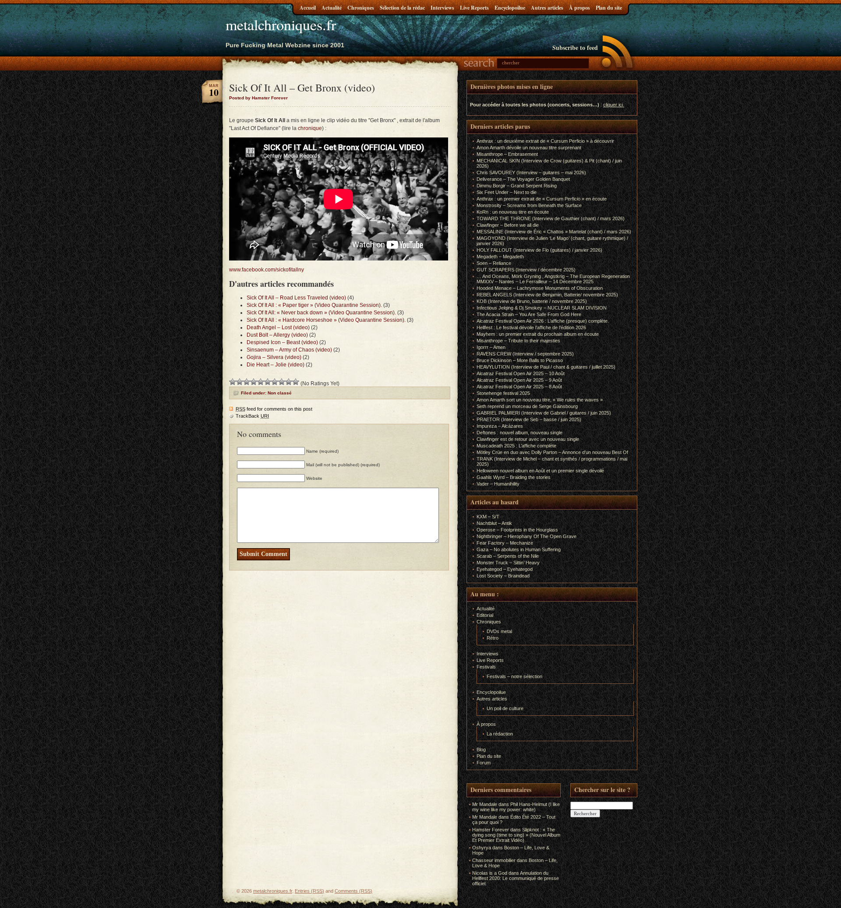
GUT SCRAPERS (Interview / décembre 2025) (526, 269)
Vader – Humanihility (498, 483)
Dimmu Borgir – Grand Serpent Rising (517, 185)
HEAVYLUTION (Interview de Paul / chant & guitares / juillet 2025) (546, 367)
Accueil (308, 7)
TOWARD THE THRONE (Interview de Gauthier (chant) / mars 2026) (551, 218)
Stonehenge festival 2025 (503, 393)
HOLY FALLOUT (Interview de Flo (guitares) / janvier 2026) (539, 250)
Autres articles (547, 7)
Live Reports (474, 7)
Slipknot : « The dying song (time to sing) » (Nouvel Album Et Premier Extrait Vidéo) (516, 835)
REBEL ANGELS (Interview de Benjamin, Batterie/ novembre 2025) (547, 294)
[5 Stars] (260, 381)
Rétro (492, 638)
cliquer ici (613, 104)
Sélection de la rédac (402, 7)
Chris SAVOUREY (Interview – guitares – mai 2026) (531, 172)
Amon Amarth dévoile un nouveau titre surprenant (529, 147)
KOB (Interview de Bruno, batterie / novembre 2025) (532, 301)
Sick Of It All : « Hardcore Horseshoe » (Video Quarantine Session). (326, 320)
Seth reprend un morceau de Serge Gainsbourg (527, 406)
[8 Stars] (281, 381)
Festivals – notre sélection (514, 676)
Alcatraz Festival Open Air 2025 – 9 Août (519, 380)
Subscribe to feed (575, 47)
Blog (481, 749)
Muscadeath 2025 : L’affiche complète (516, 445)
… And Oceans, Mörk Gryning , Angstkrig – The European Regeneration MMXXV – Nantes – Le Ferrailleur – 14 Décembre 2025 (553, 279)
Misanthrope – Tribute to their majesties (518, 340)
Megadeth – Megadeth (500, 256)
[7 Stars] (274, 381)
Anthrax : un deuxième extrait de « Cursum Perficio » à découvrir (545, 141)
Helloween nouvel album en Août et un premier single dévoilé (540, 470)
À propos (579, 7)
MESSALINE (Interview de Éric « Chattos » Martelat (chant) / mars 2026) (554, 231)
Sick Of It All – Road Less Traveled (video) (296, 298)
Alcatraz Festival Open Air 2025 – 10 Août (521, 373)
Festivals (486, 666)
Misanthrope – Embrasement (507, 154)
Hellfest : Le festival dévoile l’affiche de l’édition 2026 (531, 327)
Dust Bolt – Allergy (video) (277, 335)
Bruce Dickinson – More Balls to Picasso (520, 360)
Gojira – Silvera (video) (274, 357)
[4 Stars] (253, 381)
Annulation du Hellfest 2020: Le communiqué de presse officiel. (515, 878)
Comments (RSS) (353, 891)
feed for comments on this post (274, 409)
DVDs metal (499, 631)
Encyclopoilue (510, 7)
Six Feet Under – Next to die (507, 192)
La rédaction (500, 733)
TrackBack (252, 416)
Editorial (485, 615)
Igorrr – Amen (491, 347)
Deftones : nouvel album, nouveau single (519, 432)
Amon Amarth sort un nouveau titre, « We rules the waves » (540, 399)
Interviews (442, 7)
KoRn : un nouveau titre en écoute (513, 212)
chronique (310, 128)
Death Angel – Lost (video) (278, 327)
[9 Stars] (288, 381)
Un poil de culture (505, 708)
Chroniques (360, 7)
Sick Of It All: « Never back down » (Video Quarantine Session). (321, 313)
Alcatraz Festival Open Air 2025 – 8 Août (519, 386)
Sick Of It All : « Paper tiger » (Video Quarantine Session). (314, 305)
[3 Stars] (246, 381)
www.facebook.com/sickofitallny (266, 270)
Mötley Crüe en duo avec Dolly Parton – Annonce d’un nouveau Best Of (552, 452)
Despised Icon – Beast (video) (282, 342)
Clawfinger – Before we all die (508, 225)
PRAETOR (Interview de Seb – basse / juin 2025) (529, 419)
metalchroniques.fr (281, 24)
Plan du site (609, 7)
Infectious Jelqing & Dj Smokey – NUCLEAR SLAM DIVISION (542, 307)
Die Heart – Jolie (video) (275, 365)
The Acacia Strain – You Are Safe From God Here (529, 314)
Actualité (332, 7)
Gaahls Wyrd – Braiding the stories (514, 477)
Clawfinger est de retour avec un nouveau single (528, 439)
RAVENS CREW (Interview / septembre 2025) (525, 353)
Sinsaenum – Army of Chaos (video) (289, 350)
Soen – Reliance (494, 263)
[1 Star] (232, 381)
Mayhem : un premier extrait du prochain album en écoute (538, 334)
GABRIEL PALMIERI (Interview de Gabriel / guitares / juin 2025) (544, 412)
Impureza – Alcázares (500, 426)
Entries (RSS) (309, 891)
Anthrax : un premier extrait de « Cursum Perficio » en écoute (542, 198)
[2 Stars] (239, 381)
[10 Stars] (295, 381)
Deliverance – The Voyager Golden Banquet (523, 179)
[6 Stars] (267, 381)
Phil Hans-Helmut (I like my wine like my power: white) (516, 807)
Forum (484, 762)
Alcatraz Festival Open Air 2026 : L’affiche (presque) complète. (543, 321)
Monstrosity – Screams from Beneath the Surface (529, 205)
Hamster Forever (490, 829)
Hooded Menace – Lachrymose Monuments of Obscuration (540, 288)
